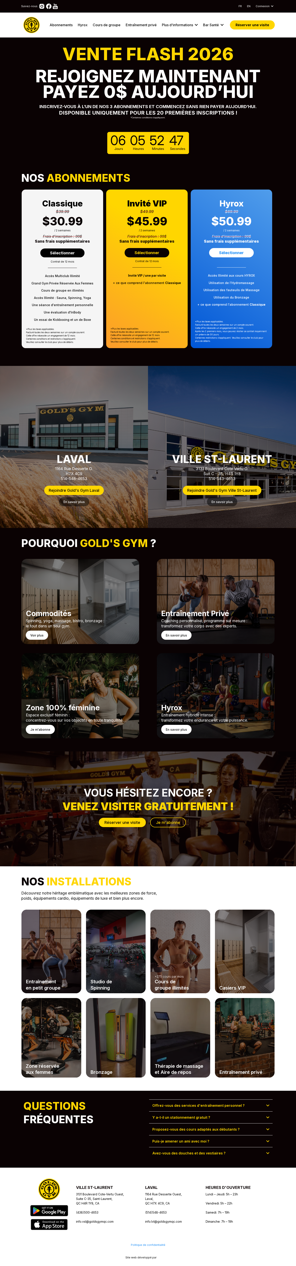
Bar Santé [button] (211, 25)
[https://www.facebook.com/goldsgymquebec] (49, 6)
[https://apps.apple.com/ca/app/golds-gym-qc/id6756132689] (49, 1224)
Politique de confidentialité (148, 1245)
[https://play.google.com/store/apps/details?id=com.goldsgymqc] (49, 1210)
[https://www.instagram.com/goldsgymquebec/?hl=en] (42, 6)
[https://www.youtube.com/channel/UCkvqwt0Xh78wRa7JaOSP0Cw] (55, 6)
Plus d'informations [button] (178, 25)
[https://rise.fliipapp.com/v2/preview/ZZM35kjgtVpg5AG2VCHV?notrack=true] (49, 1189)
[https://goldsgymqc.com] (31, 25)
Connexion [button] (263, 6)
